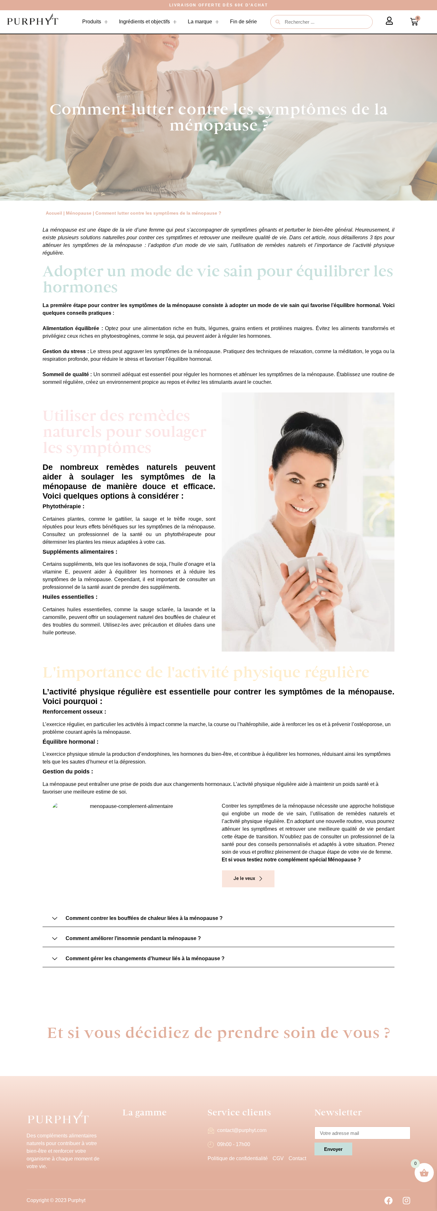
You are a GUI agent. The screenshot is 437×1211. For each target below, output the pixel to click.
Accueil (54, 213)
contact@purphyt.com (241, 1130)
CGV (278, 1158)
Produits (91, 21)
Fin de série (243, 21)
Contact (297, 1158)
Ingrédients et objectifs (144, 21)
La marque (200, 21)
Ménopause (78, 213)
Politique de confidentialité (238, 1158)
